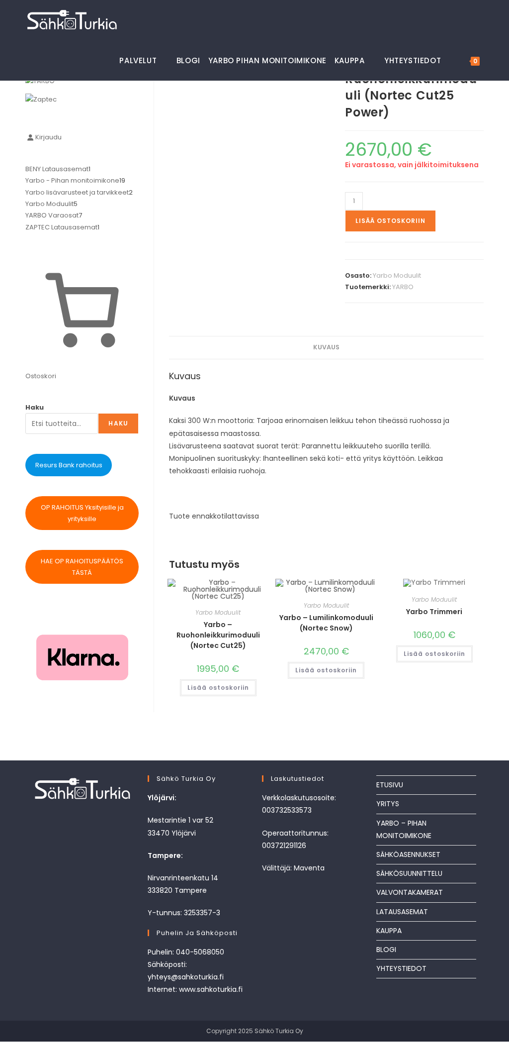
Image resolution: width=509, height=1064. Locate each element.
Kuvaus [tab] (326, 347)
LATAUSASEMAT (402, 912)
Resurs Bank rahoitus (68, 465)
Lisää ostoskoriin (390, 220)
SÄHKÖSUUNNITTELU (409, 873)
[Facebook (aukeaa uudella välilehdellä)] (461, 19)
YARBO (403, 287)
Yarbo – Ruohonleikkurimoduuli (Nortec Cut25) (218, 635)
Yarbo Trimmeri (434, 612)
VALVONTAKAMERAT (409, 892)
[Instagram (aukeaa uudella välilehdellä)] (479, 19)
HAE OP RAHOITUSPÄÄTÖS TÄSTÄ (82, 566)
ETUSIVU (389, 785)
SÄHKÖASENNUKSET (408, 854)
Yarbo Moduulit (397, 275)
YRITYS (387, 804)
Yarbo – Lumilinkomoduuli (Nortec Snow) (326, 623)
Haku (34, 407)
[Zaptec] (41, 99)
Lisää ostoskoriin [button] (218, 687)
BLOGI (386, 950)
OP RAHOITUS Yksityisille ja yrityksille (82, 513)
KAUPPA (389, 931)
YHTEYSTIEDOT (401, 968)
